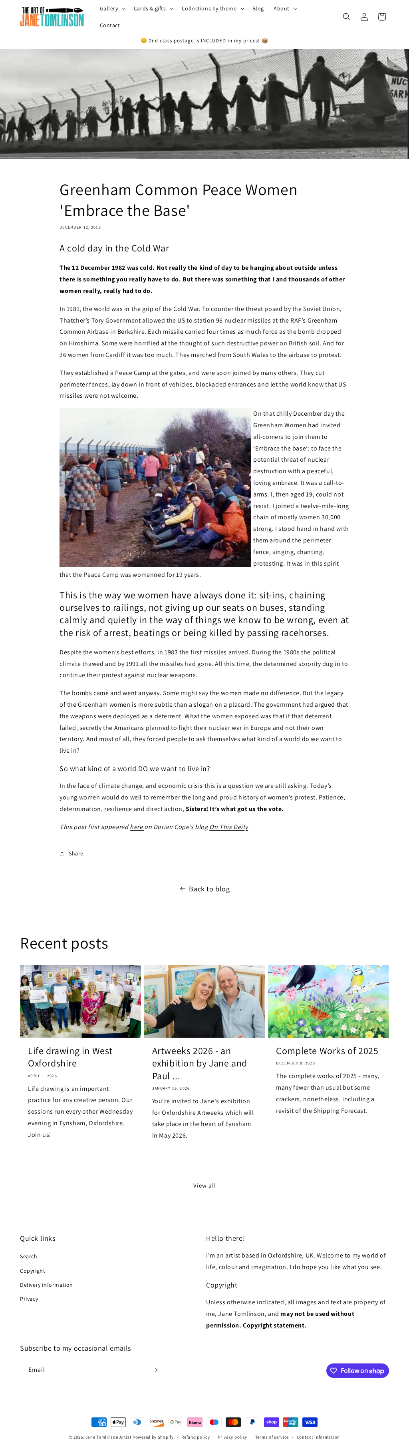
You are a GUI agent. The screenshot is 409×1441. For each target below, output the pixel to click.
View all (204, 1185)
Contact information (318, 1437)
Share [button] (76, 853)
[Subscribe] (154, 1370)
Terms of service (272, 1437)
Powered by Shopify (153, 1437)
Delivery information (46, 1284)
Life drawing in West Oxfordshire (70, 1056)
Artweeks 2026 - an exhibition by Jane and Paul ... (199, 1063)
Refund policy (195, 1437)
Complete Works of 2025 (327, 1050)
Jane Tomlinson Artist (108, 1437)
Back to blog (209, 888)
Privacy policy (232, 1437)
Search (29, 1256)
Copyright (32, 1270)
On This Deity (228, 827)
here (137, 827)
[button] (112, 8)
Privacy (29, 1298)
